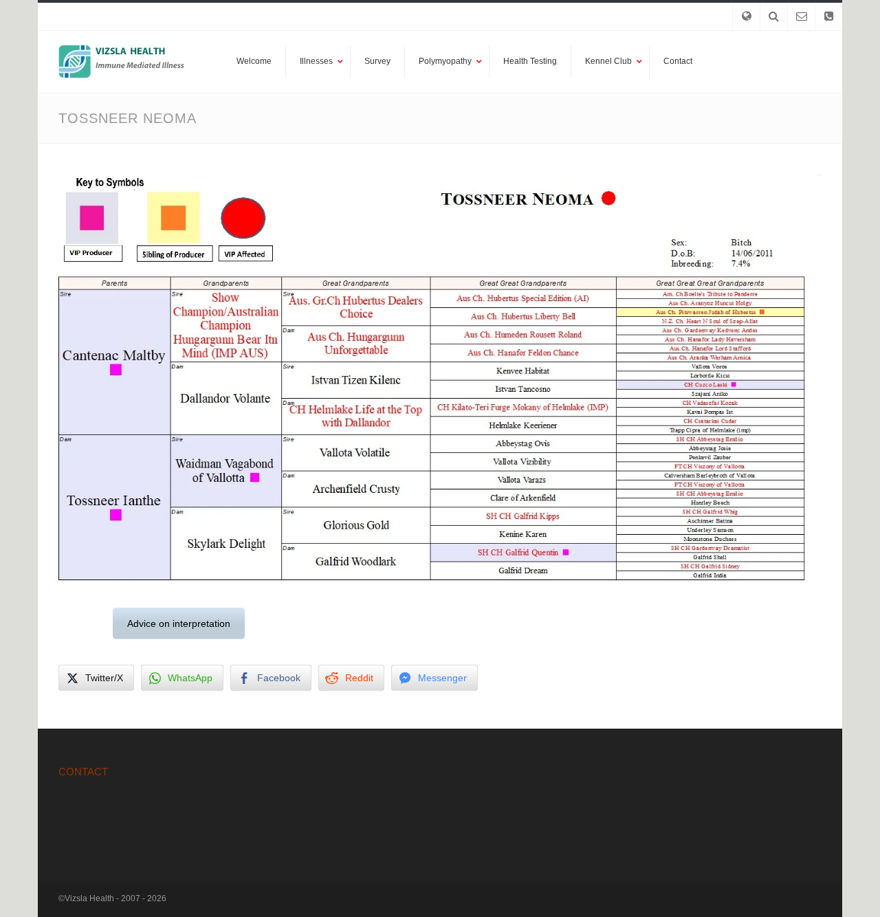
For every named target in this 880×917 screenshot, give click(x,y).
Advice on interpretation (178, 623)
